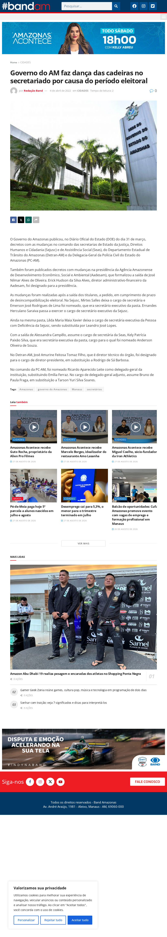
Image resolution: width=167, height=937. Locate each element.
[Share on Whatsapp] (28, 220)
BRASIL (17, 498)
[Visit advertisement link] (83, 38)
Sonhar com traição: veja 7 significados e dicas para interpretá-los (63, 703)
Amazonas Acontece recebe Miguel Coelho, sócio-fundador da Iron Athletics (134, 451)
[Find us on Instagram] (40, 782)
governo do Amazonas (52, 389)
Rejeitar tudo (53, 920)
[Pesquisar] (116, 6)
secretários (94, 389)
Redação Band (33, 90)
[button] (163, 16)
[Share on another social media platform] (36, 220)
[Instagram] (144, 6)
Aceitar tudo (80, 920)
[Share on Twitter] (21, 220)
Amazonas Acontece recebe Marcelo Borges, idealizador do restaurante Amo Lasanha (83, 451)
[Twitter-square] (153, 6)
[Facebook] (134, 6)
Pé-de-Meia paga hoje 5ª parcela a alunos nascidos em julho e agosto (32, 510)
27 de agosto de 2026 (24, 461)
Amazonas (26, 389)
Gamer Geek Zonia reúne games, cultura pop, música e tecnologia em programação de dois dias (83, 690)
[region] (53, 905)
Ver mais (83, 543)
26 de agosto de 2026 (126, 529)
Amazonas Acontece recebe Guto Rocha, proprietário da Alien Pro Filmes (31, 451)
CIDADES (25, 62)
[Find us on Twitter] (50, 782)
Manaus (77, 389)
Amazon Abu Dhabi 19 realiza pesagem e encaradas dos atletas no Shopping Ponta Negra (75, 674)
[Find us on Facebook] (30, 782)
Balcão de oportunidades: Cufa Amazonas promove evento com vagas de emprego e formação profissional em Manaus (134, 515)
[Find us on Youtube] (60, 782)
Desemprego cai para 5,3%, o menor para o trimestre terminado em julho (82, 510)
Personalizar (26, 920)
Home (13, 62)
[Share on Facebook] (13, 220)
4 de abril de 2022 (60, 90)
